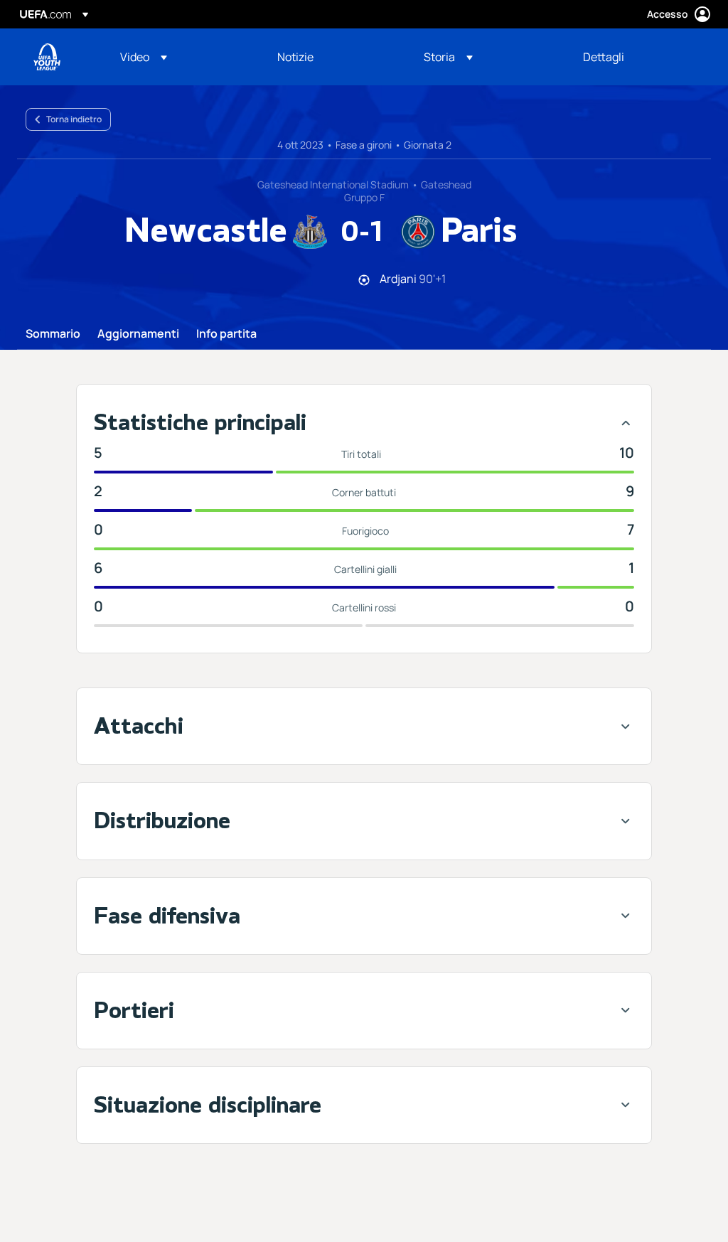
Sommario (53, 334)
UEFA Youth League (47, 56)
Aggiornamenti (138, 334)
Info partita (226, 334)
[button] (143, 56)
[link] (295, 56)
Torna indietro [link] (74, 119)
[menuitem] (181, 56)
